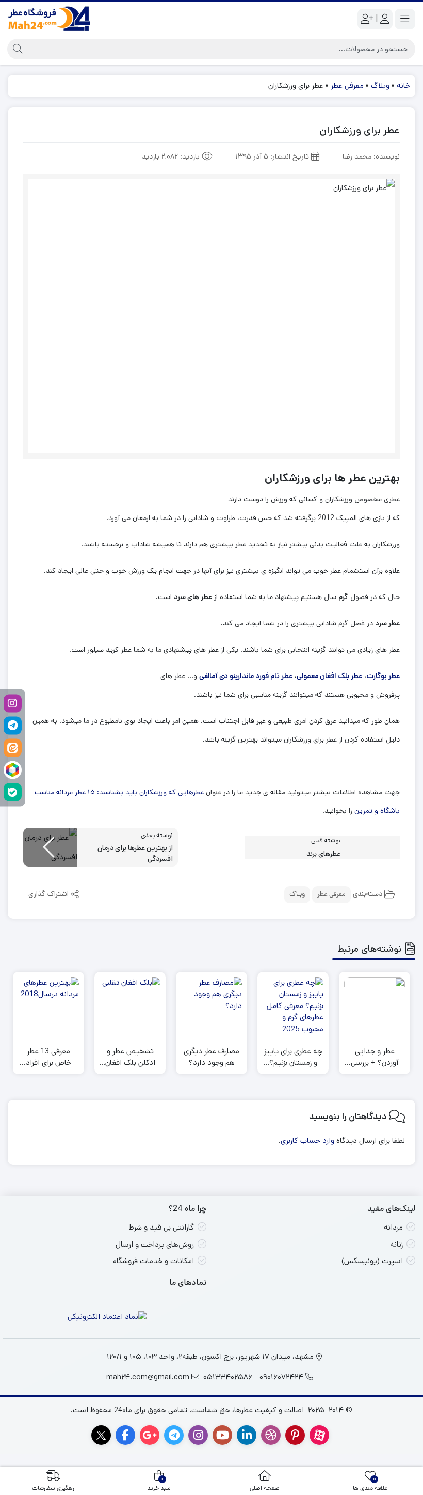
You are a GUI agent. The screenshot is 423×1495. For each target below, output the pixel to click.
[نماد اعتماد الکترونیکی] (107, 1317)
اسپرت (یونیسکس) (372, 1260)
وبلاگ (380, 85)
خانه (403, 85)
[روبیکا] (13, 770)
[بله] (13, 792)
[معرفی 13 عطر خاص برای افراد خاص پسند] (48, 1007)
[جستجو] (16, 49)
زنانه (396, 1244)
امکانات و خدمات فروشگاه (153, 1260)
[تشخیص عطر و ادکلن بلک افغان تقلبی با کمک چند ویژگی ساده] (130, 1007)
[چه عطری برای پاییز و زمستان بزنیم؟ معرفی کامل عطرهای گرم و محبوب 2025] (293, 1007)
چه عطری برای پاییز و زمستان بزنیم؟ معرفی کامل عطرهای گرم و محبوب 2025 (293, 1057)
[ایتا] (13, 747)
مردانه (393, 1227)
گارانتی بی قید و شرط (161, 1227)
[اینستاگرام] (13, 703)
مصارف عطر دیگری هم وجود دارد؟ (211, 1057)
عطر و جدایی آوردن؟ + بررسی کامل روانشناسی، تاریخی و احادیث (374, 1057)
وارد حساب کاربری (307, 1140)
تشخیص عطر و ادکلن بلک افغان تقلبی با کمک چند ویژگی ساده (130, 1057)
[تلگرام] (13, 725)
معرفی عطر (347, 85)
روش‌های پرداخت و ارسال (155, 1244)
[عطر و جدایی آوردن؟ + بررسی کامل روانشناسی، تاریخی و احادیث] (374, 1007)
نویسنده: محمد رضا (371, 156)
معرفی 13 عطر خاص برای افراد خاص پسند (48, 1057)
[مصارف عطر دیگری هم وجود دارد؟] (211, 1007)
